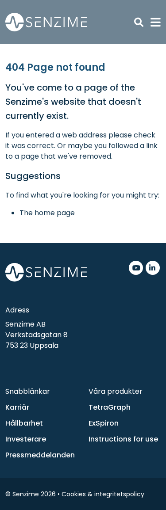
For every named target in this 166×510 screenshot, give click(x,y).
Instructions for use (123, 439)
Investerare (25, 439)
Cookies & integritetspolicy (103, 494)
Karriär (17, 407)
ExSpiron (104, 423)
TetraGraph (110, 407)
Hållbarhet (24, 423)
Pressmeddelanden (40, 455)
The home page (47, 213)
